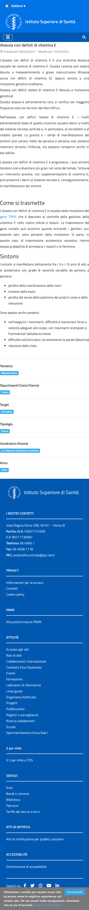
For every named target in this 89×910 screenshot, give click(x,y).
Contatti (12, 588)
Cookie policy (15, 594)
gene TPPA (8, 216)
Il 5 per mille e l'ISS (19, 760)
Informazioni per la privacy (24, 582)
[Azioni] (7, 6)
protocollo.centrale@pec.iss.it (34, 555)
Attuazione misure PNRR (23, 621)
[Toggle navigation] (7, 37)
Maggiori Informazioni (48, 905)
